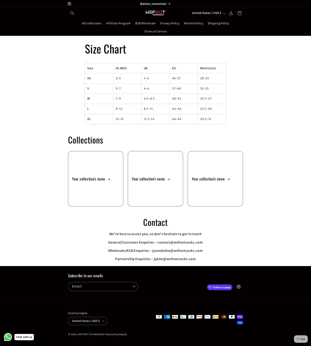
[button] (72, 13)
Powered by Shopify (116, 334)
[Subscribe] (133, 286)
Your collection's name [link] (89, 178)
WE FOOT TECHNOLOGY (91, 334)
